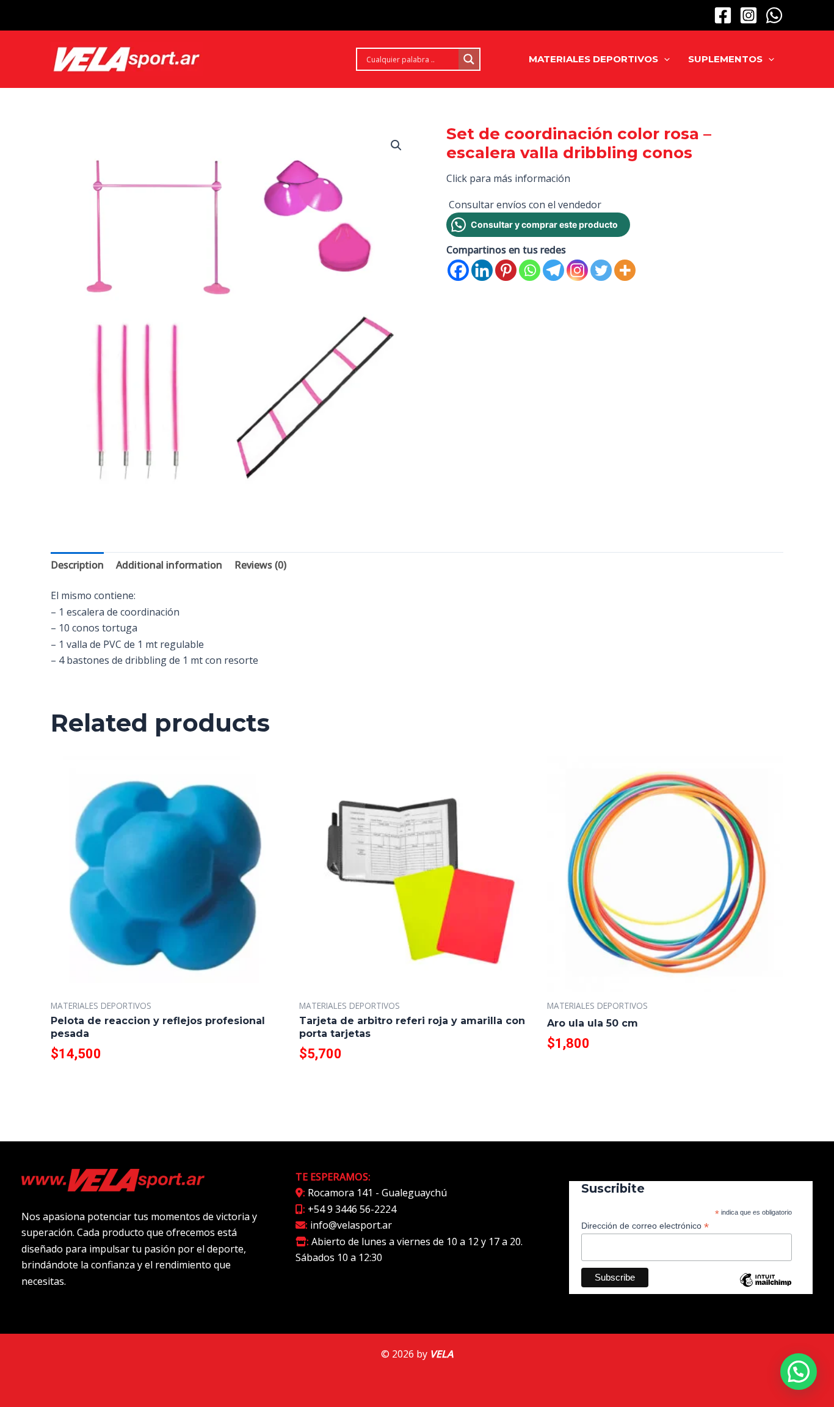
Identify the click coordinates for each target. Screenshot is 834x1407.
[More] (625, 270)
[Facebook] (723, 15)
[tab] (77, 565)
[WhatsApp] (774, 15)
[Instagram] (748, 15)
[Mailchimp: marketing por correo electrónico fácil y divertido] (765, 1289)
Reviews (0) (260, 565)
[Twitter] (601, 270)
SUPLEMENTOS (725, 59)
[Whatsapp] (529, 270)
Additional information (169, 565)
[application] (664, 59)
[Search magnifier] (469, 59)
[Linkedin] (482, 270)
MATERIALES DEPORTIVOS (593, 59)
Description (77, 565)
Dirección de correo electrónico (645, 1226)
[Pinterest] (506, 270)
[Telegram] (553, 270)
